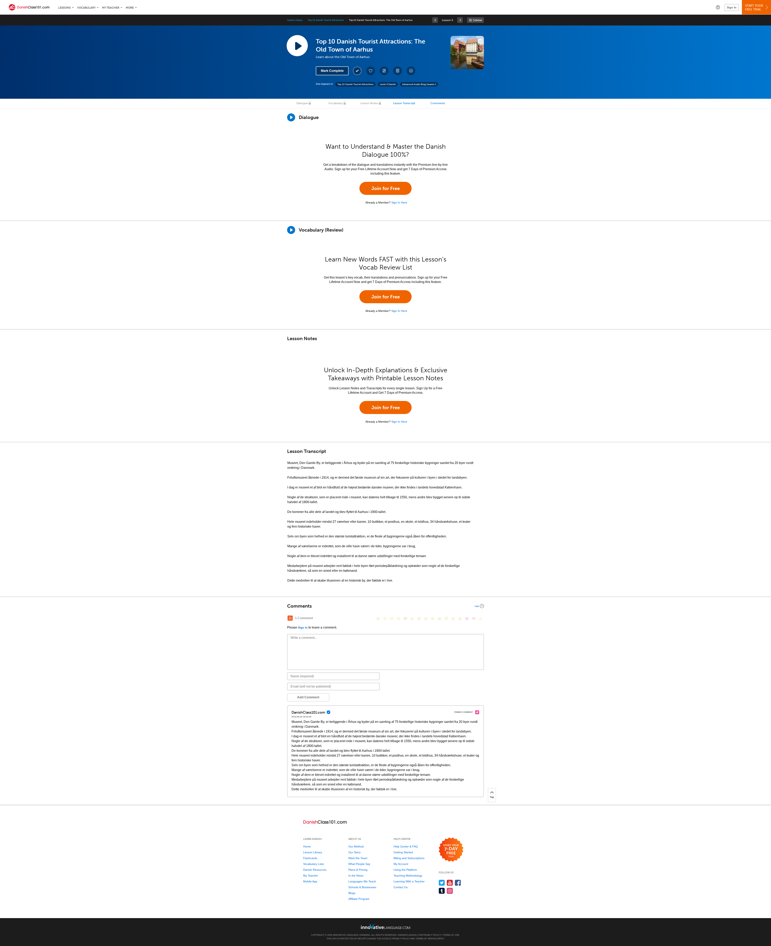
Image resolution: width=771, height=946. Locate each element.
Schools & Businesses (362, 887)
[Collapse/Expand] (385, 606)
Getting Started (403, 852)
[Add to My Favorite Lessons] (370, 70)
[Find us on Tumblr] (442, 891)
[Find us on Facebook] (458, 883)
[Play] (291, 230)
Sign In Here (399, 202)
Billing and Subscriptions (409, 858)
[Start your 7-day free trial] (451, 849)
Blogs (351, 893)
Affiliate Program (358, 898)
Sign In (731, 7)
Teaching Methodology (408, 875)
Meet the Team (357, 858)
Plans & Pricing (357, 869)
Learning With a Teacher (409, 881)
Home (307, 846)
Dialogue (302, 103)
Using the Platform (405, 869)
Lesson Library (295, 20)
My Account (401, 864)
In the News (355, 875)
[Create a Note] (384, 70)
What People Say (359, 864)
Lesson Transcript (404, 103)
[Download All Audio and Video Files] (411, 70)
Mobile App (310, 881)
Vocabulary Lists (313, 864)
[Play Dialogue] (291, 117)
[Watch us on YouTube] (450, 883)
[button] (717, 7)
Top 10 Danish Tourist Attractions (326, 20)
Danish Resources (314, 869)
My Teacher (110, 7)
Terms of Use (451, 935)
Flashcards (310, 858)
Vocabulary (86, 7)
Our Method (356, 846)
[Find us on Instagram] (450, 891)
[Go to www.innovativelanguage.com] (385, 926)
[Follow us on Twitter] (442, 883)
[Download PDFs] (397, 70)
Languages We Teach (362, 881)
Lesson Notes (369, 103)
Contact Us (401, 887)
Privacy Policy (432, 935)
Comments (437, 103)
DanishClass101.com (410, 935)
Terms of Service (426, 938)
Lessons (64, 7)
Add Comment (308, 697)
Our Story (354, 852)
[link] (435, 20)
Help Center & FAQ (406, 846)
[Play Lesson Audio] (297, 45)
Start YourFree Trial (754, 7)
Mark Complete (332, 70)
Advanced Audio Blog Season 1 (419, 84)
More (130, 7)
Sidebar (477, 20)
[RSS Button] (290, 618)
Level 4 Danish (388, 84)
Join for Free (385, 188)
